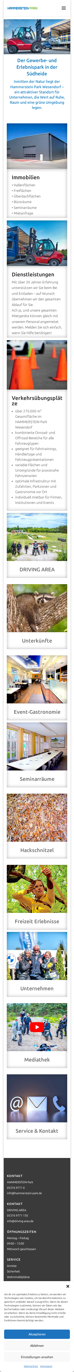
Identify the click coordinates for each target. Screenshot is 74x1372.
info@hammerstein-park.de (24, 1193)
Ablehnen (37, 1346)
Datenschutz (31, 1366)
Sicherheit (13, 1271)
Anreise (12, 1266)
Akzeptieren (37, 1334)
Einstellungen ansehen (37, 1357)
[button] (68, 1286)
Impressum (46, 1366)
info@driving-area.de (20, 1221)
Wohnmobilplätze (18, 1277)
